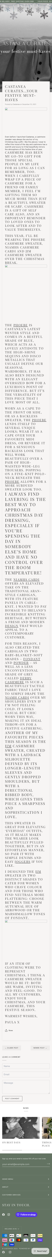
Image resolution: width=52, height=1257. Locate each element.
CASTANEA (8, 1248)
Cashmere (14, 682)
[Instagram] (8, 1214)
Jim (8, 745)
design (11, 626)
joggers (22, 861)
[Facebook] (3, 1214)
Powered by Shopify (29, 1248)
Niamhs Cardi (26, 579)
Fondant (31, 659)
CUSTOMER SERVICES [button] (11, 1195)
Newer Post (40, 1048)
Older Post (11, 1048)
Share (11, 1030)
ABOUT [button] (5, 1187)
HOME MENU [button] (7, 1179)
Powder (21, 663)
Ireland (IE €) (11, 1229)
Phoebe (20, 325)
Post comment (12, 1098)
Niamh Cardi (17, 697)
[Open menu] (6, 6)
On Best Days (11, 1142)
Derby (25, 678)
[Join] (47, 1164)
